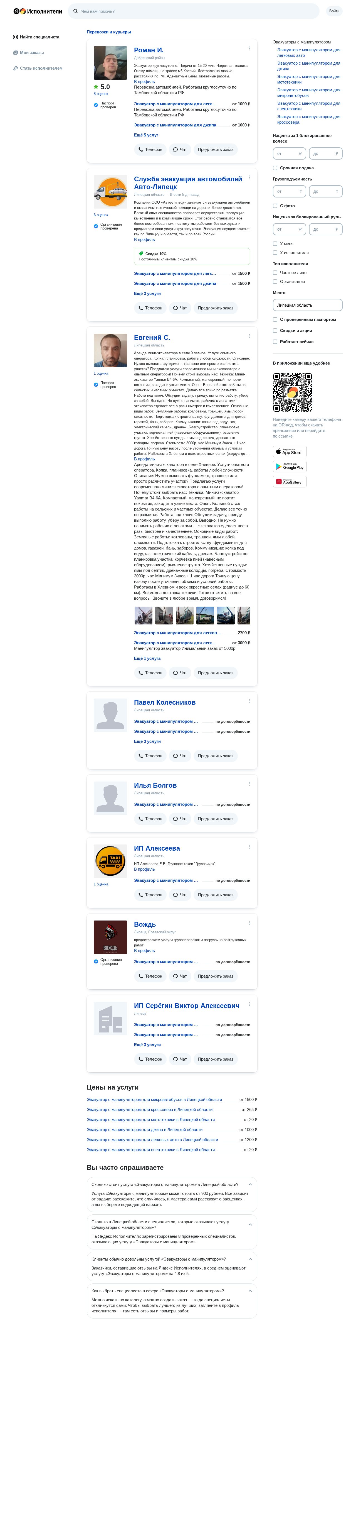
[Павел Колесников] (110, 715)
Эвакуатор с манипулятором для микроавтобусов (308, 92)
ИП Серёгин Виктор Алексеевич (186, 1005)
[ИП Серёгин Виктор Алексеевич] (110, 1018)
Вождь (145, 924)
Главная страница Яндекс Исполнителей (37, 11)
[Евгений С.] (110, 350)
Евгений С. (152, 337)
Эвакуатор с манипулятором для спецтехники (167, 961)
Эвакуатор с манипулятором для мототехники (167, 804)
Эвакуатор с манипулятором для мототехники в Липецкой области (151, 1119)
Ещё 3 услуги (147, 293)
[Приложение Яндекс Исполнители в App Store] (290, 451)
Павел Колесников (165, 702)
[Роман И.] (110, 63)
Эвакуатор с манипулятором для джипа (175, 125)
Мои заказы (32, 52)
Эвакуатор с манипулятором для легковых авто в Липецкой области (152, 1139)
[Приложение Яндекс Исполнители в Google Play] (290, 466)
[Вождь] (110, 937)
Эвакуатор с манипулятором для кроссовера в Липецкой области (149, 1109)
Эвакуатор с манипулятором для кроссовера (308, 119)
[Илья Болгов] (110, 798)
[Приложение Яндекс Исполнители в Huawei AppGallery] (290, 481)
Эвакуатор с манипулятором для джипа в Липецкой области (144, 1129)
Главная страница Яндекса (16, 11)
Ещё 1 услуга (147, 658)
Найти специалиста (39, 37)
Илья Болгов (155, 785)
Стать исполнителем (41, 68)
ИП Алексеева (157, 848)
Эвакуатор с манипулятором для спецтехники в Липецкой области (151, 1149)
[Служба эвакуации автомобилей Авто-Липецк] (110, 192)
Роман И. (149, 50)
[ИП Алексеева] (110, 861)
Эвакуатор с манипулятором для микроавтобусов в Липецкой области (154, 1099)
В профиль (144, 81)
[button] (150, 149)
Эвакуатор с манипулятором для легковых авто (175, 103)
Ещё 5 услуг (146, 135)
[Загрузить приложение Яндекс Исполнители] (308, 392)
